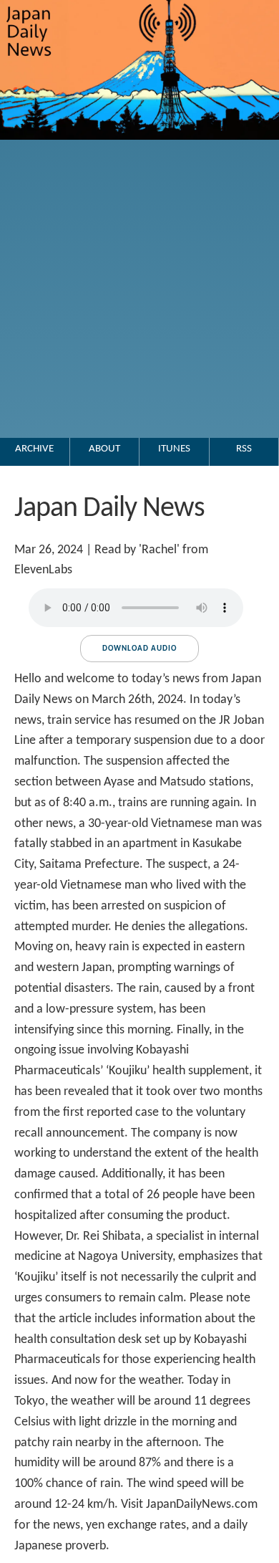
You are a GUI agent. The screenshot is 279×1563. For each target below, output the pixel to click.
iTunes (174, 449)
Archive (34, 449)
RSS (244, 449)
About (104, 449)
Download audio (139, 649)
